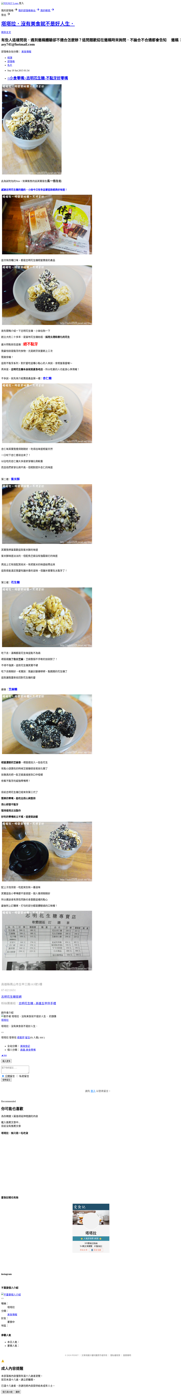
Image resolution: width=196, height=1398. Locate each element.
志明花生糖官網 (11, 996)
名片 (9, 65)
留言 (27, 1037)
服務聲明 (127, 1355)
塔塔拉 (5, 1020)
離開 (18, 1392)
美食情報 (26, 51)
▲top (4, 1055)
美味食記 (25, 1046)
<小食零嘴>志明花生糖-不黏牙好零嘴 (37, 78)
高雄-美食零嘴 (28, 1049)
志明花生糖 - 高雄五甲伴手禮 (37, 1003)
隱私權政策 (115, 1355)
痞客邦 (20, 1037)
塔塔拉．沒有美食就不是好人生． (38, 24)
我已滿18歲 (7, 1392)
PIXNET (75, 1355)
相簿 (9, 57)
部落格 (11, 61)
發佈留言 (6, 1080)
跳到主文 (6, 32)
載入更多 (6, 1061)
